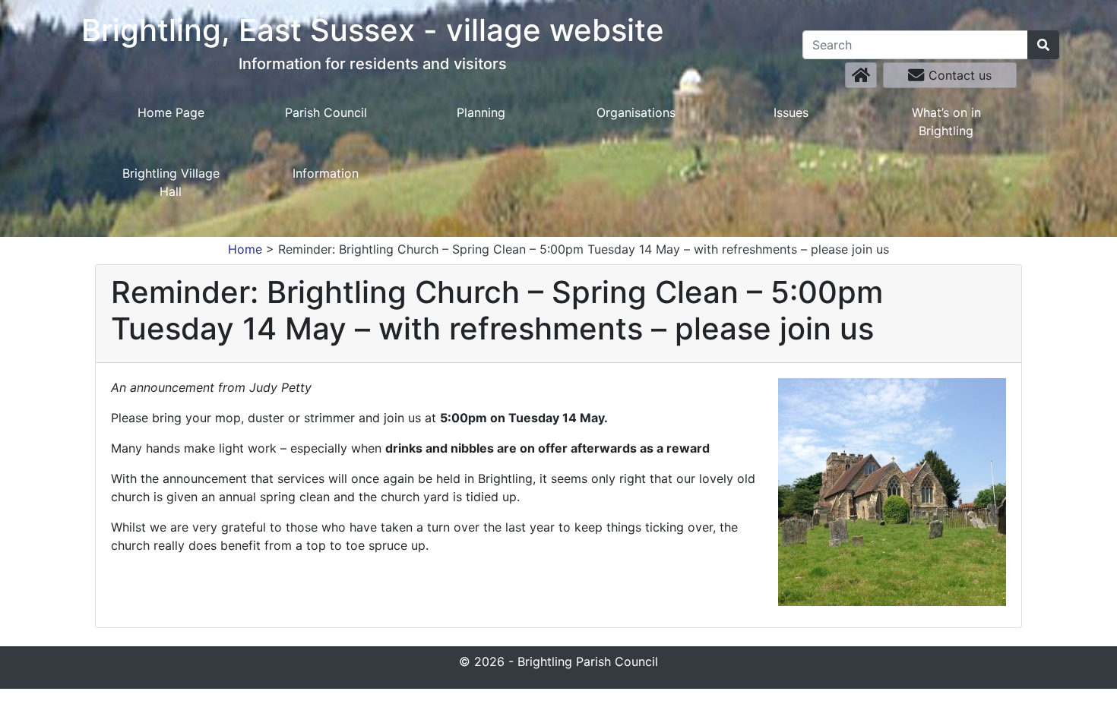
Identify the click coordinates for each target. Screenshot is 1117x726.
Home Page (171, 112)
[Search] (1043, 44)
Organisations (636, 112)
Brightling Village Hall (171, 182)
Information (326, 173)
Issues (791, 112)
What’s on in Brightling (946, 121)
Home (245, 249)
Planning (481, 112)
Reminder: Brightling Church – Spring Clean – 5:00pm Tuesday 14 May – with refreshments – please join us (583, 249)
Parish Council (326, 112)
